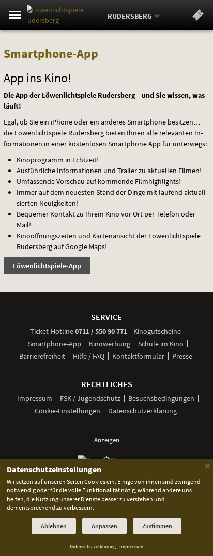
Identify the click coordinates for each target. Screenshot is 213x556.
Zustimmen (157, 526)
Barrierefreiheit (42, 356)
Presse (182, 356)
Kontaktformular (138, 356)
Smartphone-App (54, 343)
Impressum (34, 398)
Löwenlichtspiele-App (47, 265)
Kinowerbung (109, 343)
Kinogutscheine (157, 331)
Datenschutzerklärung (142, 410)
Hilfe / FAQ (88, 356)
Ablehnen (54, 526)
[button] (198, 17)
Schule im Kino (161, 343)
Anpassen (104, 526)
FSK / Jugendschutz (90, 398)
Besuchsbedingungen (161, 398)
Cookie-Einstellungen (67, 410)
